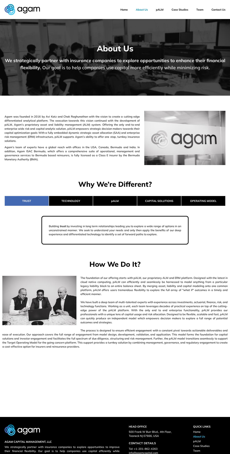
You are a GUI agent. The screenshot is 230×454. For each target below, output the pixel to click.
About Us (199, 436)
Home (197, 431)
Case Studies (201, 446)
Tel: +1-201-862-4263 (143, 448)
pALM (197, 441)
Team (196, 450)
